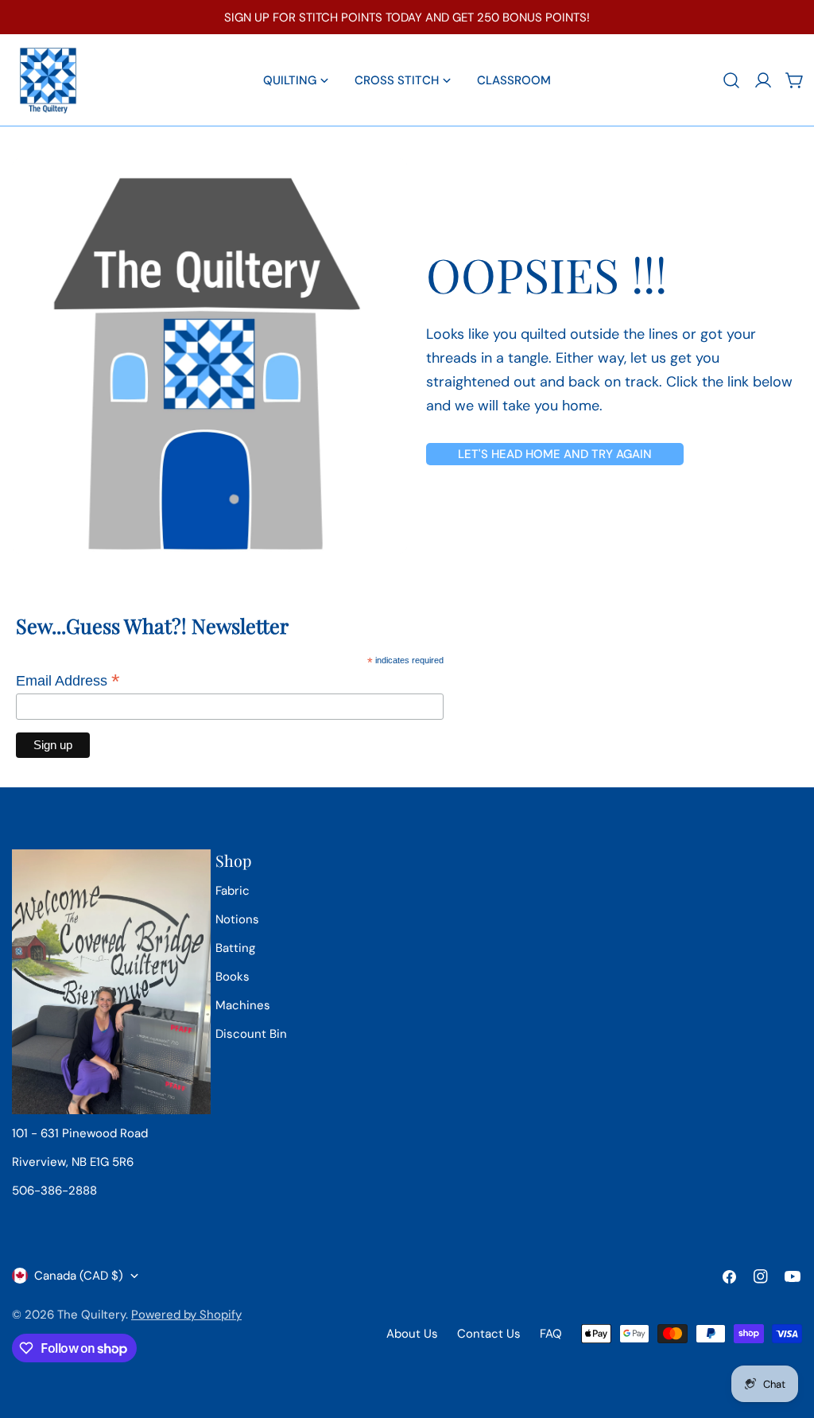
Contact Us (489, 1334)
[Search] (731, 80)
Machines (242, 1005)
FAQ (551, 1334)
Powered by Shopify (186, 1315)
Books (232, 977)
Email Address (68, 680)
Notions (237, 919)
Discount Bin (251, 1034)
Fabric (232, 891)
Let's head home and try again (555, 454)
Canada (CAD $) (78, 1276)
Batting (235, 948)
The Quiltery (91, 1315)
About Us (412, 1334)
